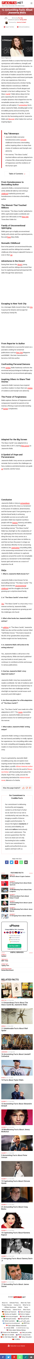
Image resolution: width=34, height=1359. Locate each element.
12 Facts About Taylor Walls (12, 1080)
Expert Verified (10, 27)
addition (6, 627)
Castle (8, 94)
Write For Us (26, 1305)
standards (22, 824)
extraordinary (25, 503)
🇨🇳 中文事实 (16, 1339)
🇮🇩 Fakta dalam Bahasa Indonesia (16, 1325)
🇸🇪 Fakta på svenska (9, 1319)
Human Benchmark (7, 970)
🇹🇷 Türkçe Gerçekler (25, 1337)
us (2, 469)
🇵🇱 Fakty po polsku (26, 1332)
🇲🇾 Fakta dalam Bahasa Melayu (16, 1330)
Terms (26, 1307)
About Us (5, 1303)
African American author (24, 766)
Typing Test (5, 965)
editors (15, 829)
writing (8, 368)
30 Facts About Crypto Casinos (20, 876)
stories (30, 388)
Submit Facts (17, 1309)
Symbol (3, 956)
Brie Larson (25, 446)
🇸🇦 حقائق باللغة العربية (23, 1321)
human (5, 409)
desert (20, 264)
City (31, 307)
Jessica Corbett (21, 22)
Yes (2, 604)
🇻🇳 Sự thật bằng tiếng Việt (9, 1337)
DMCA (20, 1307)
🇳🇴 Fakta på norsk (23, 1319)
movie (20, 712)
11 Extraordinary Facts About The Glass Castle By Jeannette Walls (14, 1004)
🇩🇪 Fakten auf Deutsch (9, 1312)
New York (25, 217)
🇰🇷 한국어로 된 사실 (22, 1328)
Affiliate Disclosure (10, 1307)
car (11, 255)
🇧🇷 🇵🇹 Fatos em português (9, 1316)
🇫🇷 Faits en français (24, 1312)
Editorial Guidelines (24, 27)
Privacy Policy (6, 1309)
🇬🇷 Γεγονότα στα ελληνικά (11, 1323)
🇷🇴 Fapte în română (8, 1335)
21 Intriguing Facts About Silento (20, 916)
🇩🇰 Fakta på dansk (25, 1316)
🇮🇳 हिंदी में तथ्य (25, 1323)
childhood (4, 193)
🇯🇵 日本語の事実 (9, 1328)
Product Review (7, 1305)
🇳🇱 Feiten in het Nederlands (9, 1332)
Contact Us (17, 1305)
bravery (15, 523)
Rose (9, 237)
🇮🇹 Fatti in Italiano (24, 1314)
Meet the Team (25, 1303)
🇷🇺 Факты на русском (23, 1335)
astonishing (23, 105)
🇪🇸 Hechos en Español (9, 1314)
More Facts (26, 1309)
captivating (15, 548)
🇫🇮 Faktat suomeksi (8, 1321)
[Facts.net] (12, 2)
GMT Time (4, 961)
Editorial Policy (14, 1303)
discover (11, 119)
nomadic (23, 140)
